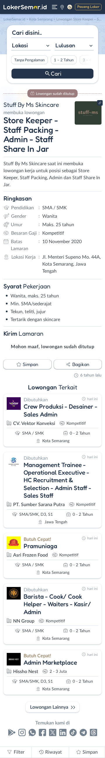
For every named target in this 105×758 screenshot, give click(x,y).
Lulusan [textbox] (65, 45)
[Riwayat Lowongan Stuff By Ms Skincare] (88, 123)
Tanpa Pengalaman (29, 60)
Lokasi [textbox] (20, 45)
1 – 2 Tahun (64, 60)
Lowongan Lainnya (49, 707)
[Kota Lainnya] (62, 7)
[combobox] (30, 45)
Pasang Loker (88, 6)
